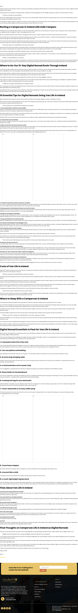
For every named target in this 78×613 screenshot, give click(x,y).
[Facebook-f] (2, 608)
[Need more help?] (2, 599)
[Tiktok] (9, 608)
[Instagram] (4, 608)
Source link (2, 557)
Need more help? (9, 598)
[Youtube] (7, 608)
